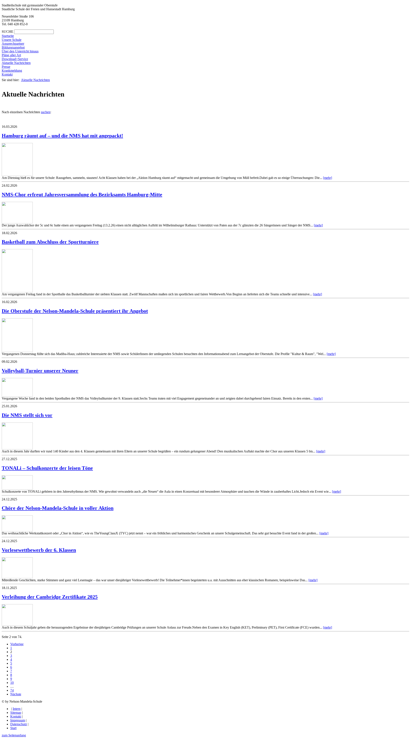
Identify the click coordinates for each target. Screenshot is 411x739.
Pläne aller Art (11, 55)
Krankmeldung (12, 70)
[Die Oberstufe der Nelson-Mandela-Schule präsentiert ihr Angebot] (17, 351)
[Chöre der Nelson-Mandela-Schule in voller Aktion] (17, 530)
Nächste (15, 694)
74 (12, 690)
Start (13, 728)
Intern (17, 709)
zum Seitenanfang (14, 735)
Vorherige (17, 644)
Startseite (8, 36)
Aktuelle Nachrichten (16, 63)
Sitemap (15, 712)
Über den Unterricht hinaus (20, 51)
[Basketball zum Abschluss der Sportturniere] (17, 291)
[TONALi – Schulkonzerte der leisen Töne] (17, 488)
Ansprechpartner (13, 43)
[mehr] (327, 178)
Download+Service (15, 59)
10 (12, 682)
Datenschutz (18, 724)
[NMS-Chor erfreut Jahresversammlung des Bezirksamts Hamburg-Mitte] (17, 222)
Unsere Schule (11, 40)
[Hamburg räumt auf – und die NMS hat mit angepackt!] (17, 175)
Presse (6, 66)
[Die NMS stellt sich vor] (17, 448)
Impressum (17, 720)
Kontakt (7, 74)
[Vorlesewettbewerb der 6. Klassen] (17, 577)
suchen (45, 112)
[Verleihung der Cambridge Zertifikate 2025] (17, 624)
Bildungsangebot (13, 47)
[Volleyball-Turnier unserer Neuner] (17, 395)
